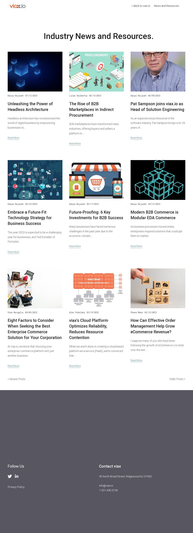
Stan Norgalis (15, 312)
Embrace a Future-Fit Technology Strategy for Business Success (30, 218)
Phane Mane (137, 312)
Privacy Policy (16, 487)
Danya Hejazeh (16, 95)
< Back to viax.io (140, 5)
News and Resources (166, 5)
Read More (13, 137)
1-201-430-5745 (108, 490)
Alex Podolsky (77, 312)
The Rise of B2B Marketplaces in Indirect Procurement (91, 109)
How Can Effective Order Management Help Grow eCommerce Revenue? (153, 326)
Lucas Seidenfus (78, 95)
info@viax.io (106, 485)
